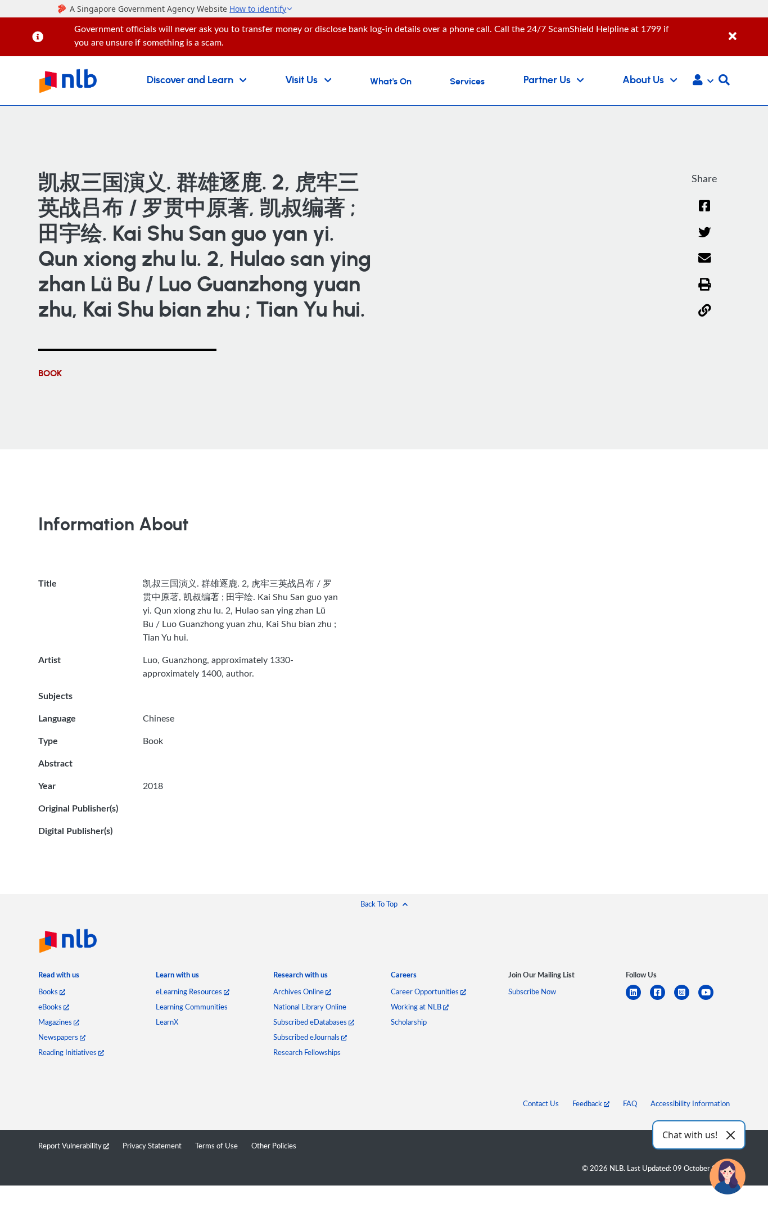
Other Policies (273, 1146)
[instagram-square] (686, 999)
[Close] (746, 30)
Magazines (56, 1022)
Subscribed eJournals (307, 1037)
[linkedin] (638, 999)
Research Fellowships (307, 1052)
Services (467, 81)
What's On (391, 81)
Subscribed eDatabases (311, 1022)
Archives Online (299, 991)
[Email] (704, 265)
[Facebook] (704, 213)
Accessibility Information (690, 1103)
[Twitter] (704, 239)
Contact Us (541, 1103)
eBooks (51, 1007)
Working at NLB (417, 1007)
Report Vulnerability (70, 1146)
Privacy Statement (152, 1146)
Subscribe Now (532, 991)
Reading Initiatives (68, 1052)
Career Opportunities (425, 991)
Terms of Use (216, 1146)
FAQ (630, 1103)
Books (49, 991)
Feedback (588, 1103)
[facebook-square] (662, 999)
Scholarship (409, 1022)
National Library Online (309, 1007)
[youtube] (710, 999)
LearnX (167, 1022)
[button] (703, 81)
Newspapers (59, 1037)
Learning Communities (192, 1007)
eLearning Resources (190, 991)
